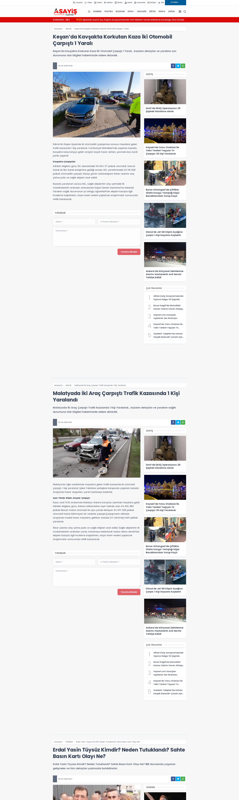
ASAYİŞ (68, 29)
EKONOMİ (120, 11)
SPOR (130, 11)
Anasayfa (58, 29)
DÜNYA (162, 11)
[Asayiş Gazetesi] (65, 11)
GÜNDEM (97, 11)
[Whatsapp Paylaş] (183, 66)
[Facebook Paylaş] (173, 66)
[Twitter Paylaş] (178, 66)
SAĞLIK (171, 11)
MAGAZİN (141, 11)
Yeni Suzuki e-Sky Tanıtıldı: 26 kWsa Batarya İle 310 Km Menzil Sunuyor (115, 19)
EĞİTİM (152, 11)
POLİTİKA (108, 11)
